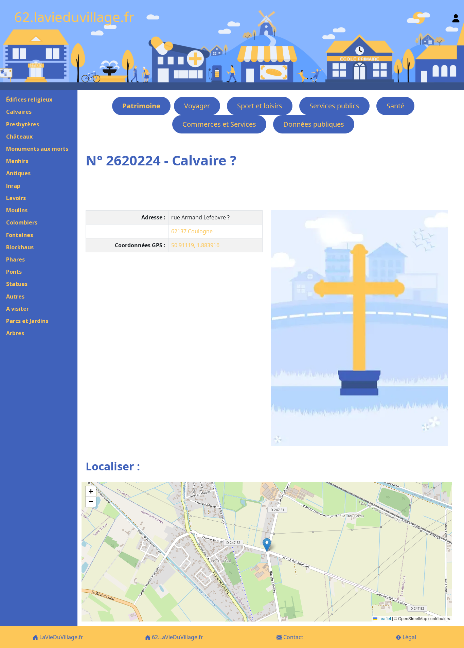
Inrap (13, 186)
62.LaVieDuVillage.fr (176, 637)
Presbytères (22, 124)
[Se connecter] (456, 16)
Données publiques (313, 124)
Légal (408, 637)
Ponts (14, 271)
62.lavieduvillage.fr (74, 16)
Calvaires (19, 111)
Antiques (18, 173)
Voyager (197, 105)
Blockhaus (20, 247)
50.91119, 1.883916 (195, 245)
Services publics (334, 105)
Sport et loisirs (259, 105)
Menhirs (17, 161)
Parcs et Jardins (27, 321)
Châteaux (19, 136)
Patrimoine (141, 105)
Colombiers (21, 222)
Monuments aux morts (37, 148)
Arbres (15, 333)
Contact (292, 637)
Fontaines (19, 235)
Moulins (17, 210)
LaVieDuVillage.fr (60, 637)
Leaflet (384, 618)
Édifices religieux (29, 99)
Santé (395, 105)
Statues (17, 284)
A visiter (17, 308)
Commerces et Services (219, 124)
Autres (15, 296)
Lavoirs (16, 198)
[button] (267, 545)
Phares (15, 259)
